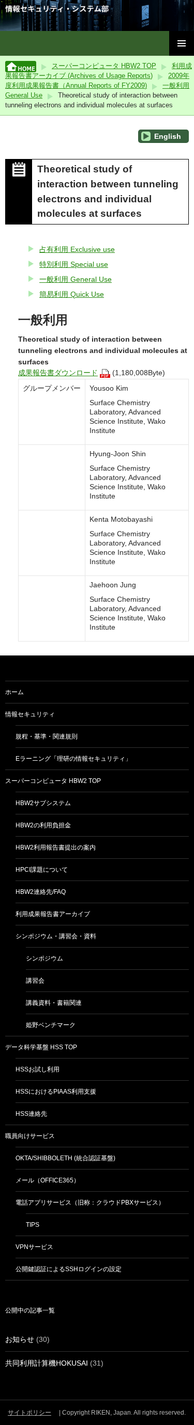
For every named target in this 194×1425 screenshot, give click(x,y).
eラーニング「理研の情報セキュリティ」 (73, 758)
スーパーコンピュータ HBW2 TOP (104, 66)
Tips (32, 1224)
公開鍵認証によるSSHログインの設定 (69, 1269)
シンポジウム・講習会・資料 (56, 936)
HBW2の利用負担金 (43, 825)
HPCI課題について (42, 869)
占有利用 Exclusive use (77, 249)
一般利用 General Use (75, 279)
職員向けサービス (30, 1136)
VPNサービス (34, 1247)
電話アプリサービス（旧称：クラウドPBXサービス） (90, 1202)
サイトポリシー (29, 1412)
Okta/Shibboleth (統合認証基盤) (65, 1158)
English (166, 136)
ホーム (14, 692)
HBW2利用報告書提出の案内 (56, 847)
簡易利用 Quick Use (71, 294)
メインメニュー (181, 43)
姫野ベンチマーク (51, 1025)
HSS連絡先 (31, 1113)
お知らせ (19, 1339)
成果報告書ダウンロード (58, 373)
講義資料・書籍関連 (54, 1002)
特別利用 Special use (73, 264)
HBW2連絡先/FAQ (41, 891)
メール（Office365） (48, 1180)
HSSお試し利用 (37, 1069)
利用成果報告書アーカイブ (53, 914)
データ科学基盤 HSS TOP (41, 1047)
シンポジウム (44, 958)
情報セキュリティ (30, 714)
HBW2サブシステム (43, 803)
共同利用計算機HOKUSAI (46, 1363)
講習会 (35, 980)
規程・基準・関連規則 (47, 736)
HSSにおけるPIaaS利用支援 (56, 1091)
